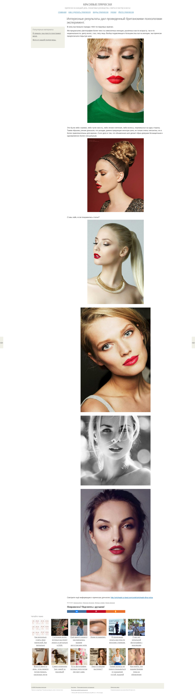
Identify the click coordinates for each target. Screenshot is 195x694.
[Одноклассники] (115, 611)
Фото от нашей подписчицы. (44, 40)
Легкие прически (110, 603)
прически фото (77, 603)
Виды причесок (100, 12)
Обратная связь (115, 687)
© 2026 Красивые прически (38, 687)
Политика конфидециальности (79, 690)
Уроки (113, 12)
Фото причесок (126, 12)
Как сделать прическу (79, 12)
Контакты (73, 687)
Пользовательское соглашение (85, 687)
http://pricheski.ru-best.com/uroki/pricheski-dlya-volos (132, 597)
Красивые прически (97, 4)
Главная (62, 12)
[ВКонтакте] (76, 611)
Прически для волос (88, 603)
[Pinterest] (96, 611)
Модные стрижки (100, 603)
